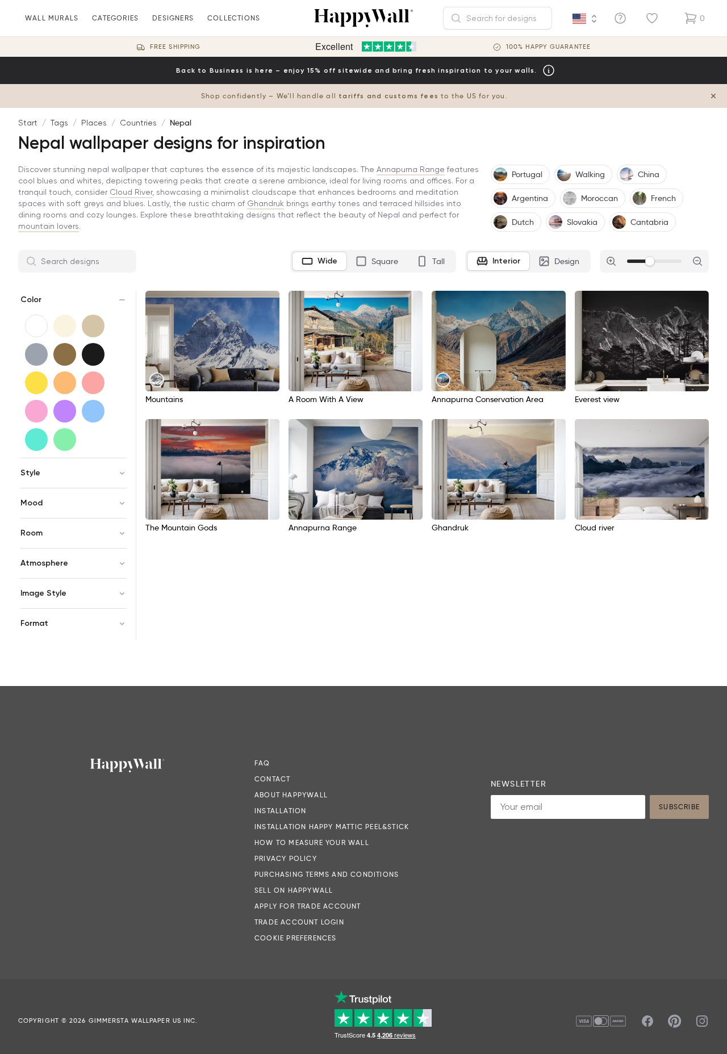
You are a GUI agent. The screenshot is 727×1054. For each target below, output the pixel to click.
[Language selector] (585, 18)
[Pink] (36, 411)
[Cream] (64, 326)
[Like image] (267, 303)
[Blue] (93, 411)
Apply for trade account (307, 906)
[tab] (319, 261)
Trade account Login (299, 922)
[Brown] (64, 354)
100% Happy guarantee (548, 47)
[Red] (93, 382)
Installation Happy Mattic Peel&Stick (331, 826)
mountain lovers (48, 226)
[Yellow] (36, 382)
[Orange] (64, 382)
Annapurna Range (411, 169)
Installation (280, 810)
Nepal (180, 123)
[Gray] (36, 354)
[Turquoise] (36, 439)
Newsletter (518, 784)
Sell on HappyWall (293, 890)
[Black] (93, 354)
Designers (173, 18)
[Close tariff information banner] (713, 96)
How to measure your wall (311, 842)
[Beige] (93, 326)
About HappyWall (291, 794)
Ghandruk (265, 203)
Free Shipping (175, 47)
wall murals (51, 18)
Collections (233, 18)
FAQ (262, 763)
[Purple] (64, 411)
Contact (272, 779)
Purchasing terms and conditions (326, 874)
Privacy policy (285, 858)
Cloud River (131, 191)
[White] (36, 326)
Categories (115, 18)
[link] (157, 380)
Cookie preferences (295, 938)
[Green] (64, 439)
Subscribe (679, 806)
